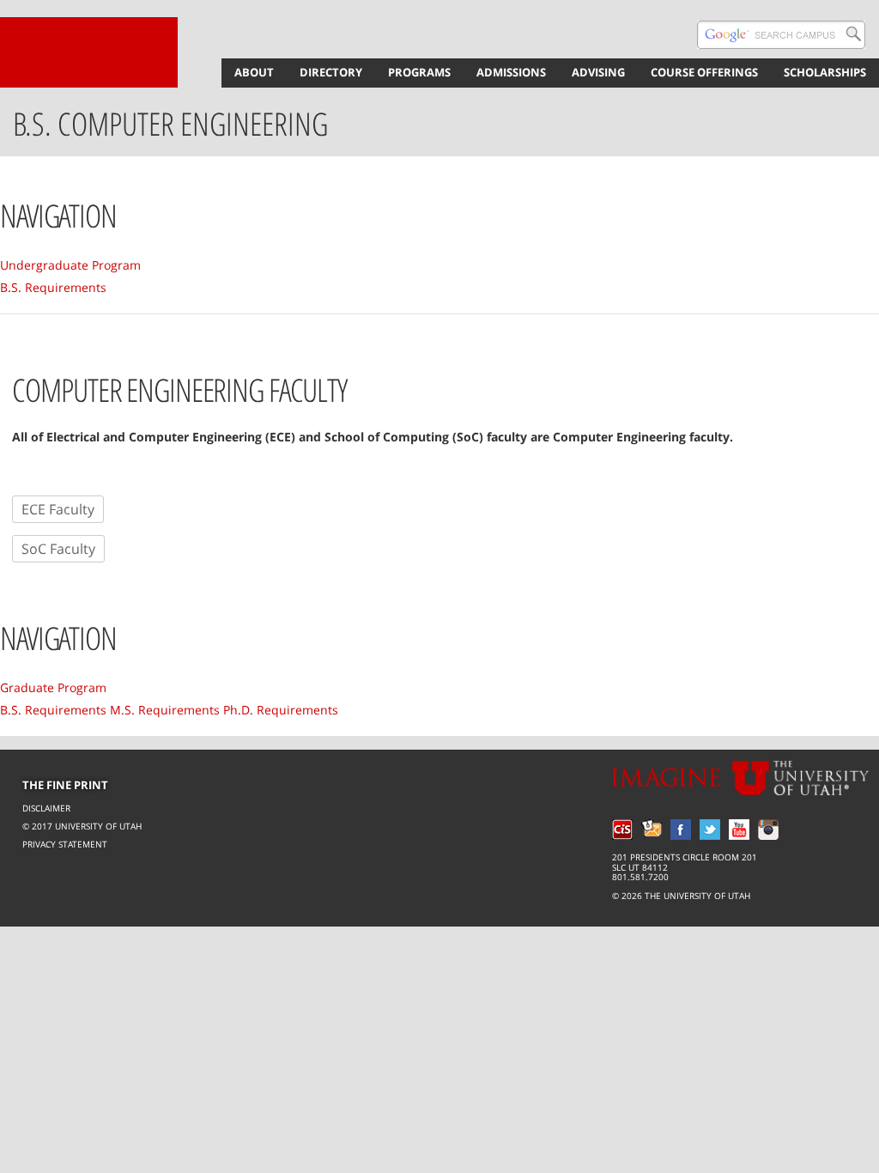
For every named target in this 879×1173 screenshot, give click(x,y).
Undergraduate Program (70, 265)
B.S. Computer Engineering (170, 123)
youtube (739, 829)
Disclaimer (46, 808)
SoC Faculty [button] (58, 548)
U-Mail (651, 829)
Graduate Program (53, 687)
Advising (598, 72)
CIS (622, 829)
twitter (710, 829)
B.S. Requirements (53, 287)
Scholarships (825, 72)
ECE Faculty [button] (57, 509)
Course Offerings (704, 72)
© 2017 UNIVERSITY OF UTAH (82, 826)
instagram (768, 829)
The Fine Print (65, 785)
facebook (680, 829)
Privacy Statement (64, 844)
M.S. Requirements (165, 710)
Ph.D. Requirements (280, 710)
